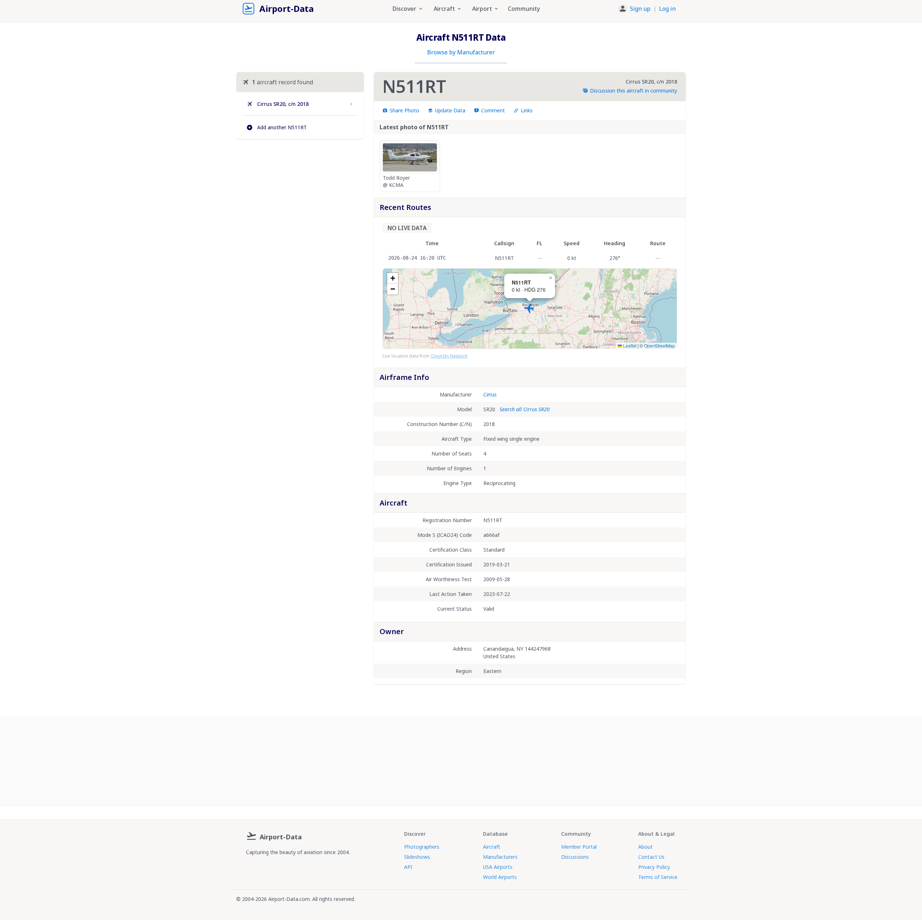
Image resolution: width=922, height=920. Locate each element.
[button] (647, 8)
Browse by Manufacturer (461, 52)
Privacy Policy (654, 866)
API (408, 866)
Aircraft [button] (444, 9)
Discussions (575, 856)
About (645, 846)
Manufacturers (500, 856)
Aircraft (491, 846)
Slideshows (417, 856)
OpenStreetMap (659, 345)
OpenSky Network (449, 356)
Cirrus (490, 394)
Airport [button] (482, 9)
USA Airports (498, 866)
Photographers (421, 846)
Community (524, 9)
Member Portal (579, 846)
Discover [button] (404, 9)
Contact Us (651, 856)
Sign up (640, 9)
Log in (667, 9)
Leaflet (629, 345)
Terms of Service (657, 877)
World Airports (500, 877)
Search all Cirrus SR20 (525, 409)
